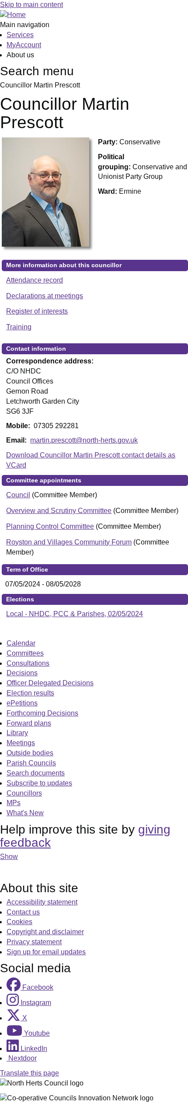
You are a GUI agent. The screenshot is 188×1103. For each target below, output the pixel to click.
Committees (25, 653)
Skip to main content (31, 4)
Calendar (21, 643)
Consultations (28, 663)
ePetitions (22, 703)
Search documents (36, 773)
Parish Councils (31, 763)
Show (9, 856)
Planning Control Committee (50, 526)
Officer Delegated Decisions (50, 683)
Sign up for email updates (46, 952)
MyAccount (24, 45)
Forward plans (29, 723)
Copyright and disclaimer (45, 931)
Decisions (22, 673)
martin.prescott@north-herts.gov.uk (84, 440)
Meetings (21, 743)
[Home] (13, 14)
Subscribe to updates (39, 783)
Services (20, 34)
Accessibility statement (42, 902)
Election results (30, 693)
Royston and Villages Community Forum (69, 542)
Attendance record (34, 280)
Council (18, 495)
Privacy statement (34, 942)
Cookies (19, 921)
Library (17, 732)
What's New (25, 813)
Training (18, 327)
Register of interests (37, 311)
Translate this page (29, 1073)
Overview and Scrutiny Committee (58, 510)
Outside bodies (30, 753)
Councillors (24, 793)
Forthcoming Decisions (42, 713)
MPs (14, 802)
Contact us (23, 912)
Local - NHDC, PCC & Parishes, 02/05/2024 (74, 614)
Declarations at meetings (44, 296)
